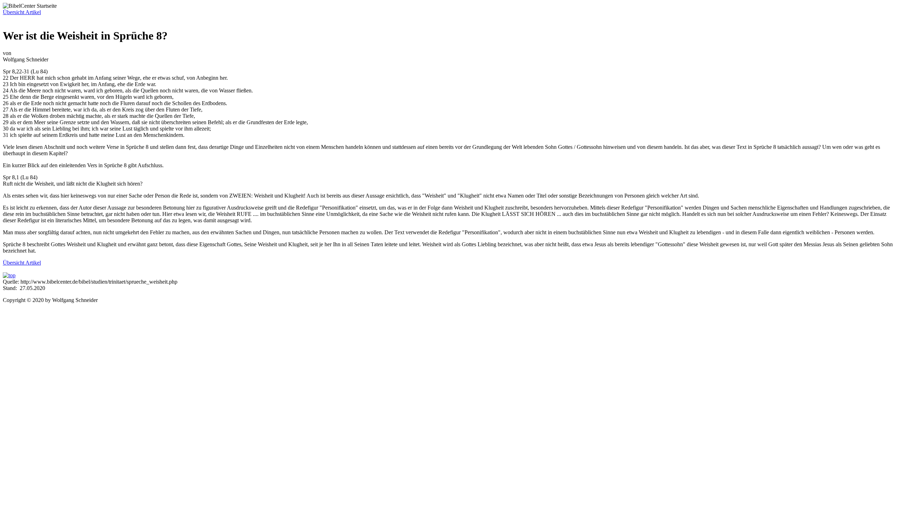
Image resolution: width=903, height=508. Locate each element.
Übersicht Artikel (22, 12)
